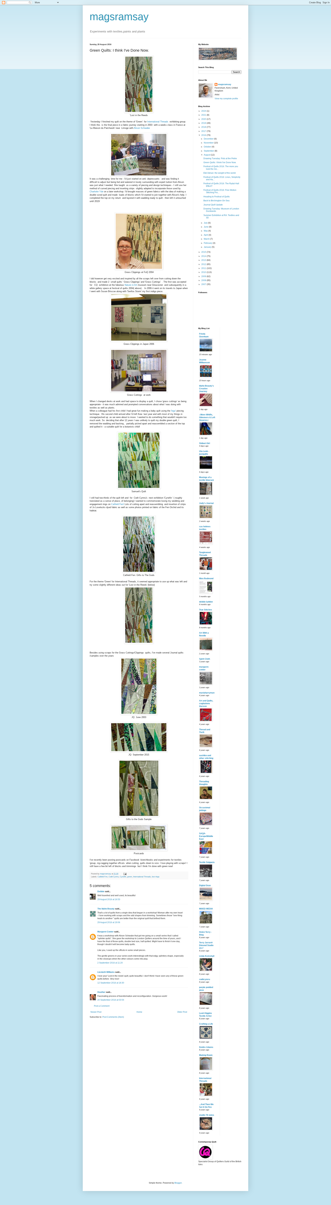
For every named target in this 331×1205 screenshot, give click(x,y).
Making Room (206, 1055)
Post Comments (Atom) (113, 1017)
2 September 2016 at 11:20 (110, 963)
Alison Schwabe (142, 128)
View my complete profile (226, 98)
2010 (204, 272)
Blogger (178, 1183)
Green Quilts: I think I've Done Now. (219, 162)
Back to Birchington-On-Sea (216, 200)
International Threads (157, 121)
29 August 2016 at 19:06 (108, 922)
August (207, 155)
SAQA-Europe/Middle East (206, 836)
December (209, 139)
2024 (204, 111)
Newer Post (96, 1012)
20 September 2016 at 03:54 (110, 1000)
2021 (204, 115)
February (208, 243)
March (207, 239)
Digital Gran (205, 885)
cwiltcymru (204, 979)
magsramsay (119, 16)
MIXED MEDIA (206, 909)
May (206, 231)
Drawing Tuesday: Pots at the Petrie (220, 158)
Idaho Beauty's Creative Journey (206, 389)
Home (139, 1012)
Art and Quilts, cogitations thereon (206, 703)
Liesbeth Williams (106, 972)
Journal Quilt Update (213, 205)
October (208, 147)
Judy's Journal (206, 503)
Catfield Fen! (117, 504)
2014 (204, 256)
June (206, 227)
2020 (204, 119)
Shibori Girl (204, 443)
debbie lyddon (206, 602)
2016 (204, 135)
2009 (204, 276)
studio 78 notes (206, 1115)
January (208, 247)
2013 (204, 260)
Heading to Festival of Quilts (216, 196)
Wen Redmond (206, 578)
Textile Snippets (207, 862)
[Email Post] (125, 874)
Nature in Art (131, 285)
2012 (204, 264)
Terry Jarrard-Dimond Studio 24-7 (206, 945)
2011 (204, 268)
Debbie (100, 891)
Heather (101, 992)
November (209, 143)
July (206, 223)
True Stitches (205, 610)
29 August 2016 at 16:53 (108, 899)
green (129, 877)
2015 (204, 252)
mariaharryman (206, 693)
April (206, 235)
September (209, 151)
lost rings (155, 877)
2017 (204, 131)
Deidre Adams (206, 1047)
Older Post (182, 1012)
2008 (204, 280)
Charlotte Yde (96, 191)
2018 (204, 127)
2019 (204, 123)
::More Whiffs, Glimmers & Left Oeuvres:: (207, 417)
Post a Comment (101, 1006)
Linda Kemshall (206, 956)
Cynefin (123, 877)
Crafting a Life (206, 1024)
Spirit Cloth (204, 659)
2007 (204, 284)
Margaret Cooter (105, 932)
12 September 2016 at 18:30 (110, 983)
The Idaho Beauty (105, 909)
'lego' (173, 410)
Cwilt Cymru (114, 877)
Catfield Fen (103, 877)
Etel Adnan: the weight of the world (219, 173)
